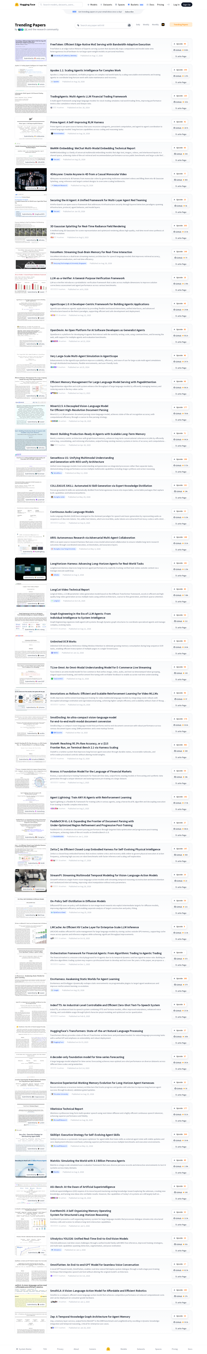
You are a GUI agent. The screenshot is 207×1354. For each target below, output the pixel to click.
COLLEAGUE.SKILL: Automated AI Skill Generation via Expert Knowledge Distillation (101, 485)
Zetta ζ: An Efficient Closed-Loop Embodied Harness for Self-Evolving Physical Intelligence (105, 849)
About (76, 1349)
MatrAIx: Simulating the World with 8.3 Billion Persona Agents (87, 1160)
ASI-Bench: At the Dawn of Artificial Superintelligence (82, 1187)
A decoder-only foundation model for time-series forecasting (87, 1057)
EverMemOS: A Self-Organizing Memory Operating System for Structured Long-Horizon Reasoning (80, 1212)
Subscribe (129, 11)
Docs (152, 4)
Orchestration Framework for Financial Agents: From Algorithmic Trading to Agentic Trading (106, 953)
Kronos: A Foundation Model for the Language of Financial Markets (91, 771)
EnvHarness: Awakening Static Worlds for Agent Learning (85, 979)
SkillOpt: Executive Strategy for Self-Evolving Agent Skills (85, 1134)
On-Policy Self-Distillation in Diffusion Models (78, 901)
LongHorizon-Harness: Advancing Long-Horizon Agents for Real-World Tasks (97, 563)
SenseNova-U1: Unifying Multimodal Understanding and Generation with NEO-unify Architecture (82, 459)
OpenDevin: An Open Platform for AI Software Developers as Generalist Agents (97, 330)
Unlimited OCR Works (63, 641)
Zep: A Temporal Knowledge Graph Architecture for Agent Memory (90, 1316)
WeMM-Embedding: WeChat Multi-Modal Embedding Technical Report (92, 148)
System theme (25, 1349)
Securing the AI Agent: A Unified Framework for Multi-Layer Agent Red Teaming (98, 200)
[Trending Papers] (163, 24)
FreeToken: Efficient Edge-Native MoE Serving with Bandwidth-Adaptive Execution (100, 44)
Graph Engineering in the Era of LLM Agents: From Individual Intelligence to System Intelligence (80, 615)
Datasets (107, 4)
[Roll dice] (129, 25)
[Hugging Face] (108, 1349)
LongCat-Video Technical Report (69, 589)
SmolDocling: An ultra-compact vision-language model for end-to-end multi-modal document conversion (83, 719)
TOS (45, 1349)
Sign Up (186, 4)
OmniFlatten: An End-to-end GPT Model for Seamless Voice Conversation (94, 1264)
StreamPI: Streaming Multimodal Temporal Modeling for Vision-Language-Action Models (104, 875)
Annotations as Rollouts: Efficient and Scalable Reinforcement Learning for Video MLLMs (104, 693)
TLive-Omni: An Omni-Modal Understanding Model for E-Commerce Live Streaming (100, 667)
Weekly (146, 24)
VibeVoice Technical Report (66, 1109)
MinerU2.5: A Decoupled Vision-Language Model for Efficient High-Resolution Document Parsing (79, 408)
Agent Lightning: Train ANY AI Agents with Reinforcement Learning (90, 797)
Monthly (155, 24)
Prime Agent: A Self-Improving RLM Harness (77, 122)
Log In (176, 4)
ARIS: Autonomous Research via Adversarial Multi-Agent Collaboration (92, 537)
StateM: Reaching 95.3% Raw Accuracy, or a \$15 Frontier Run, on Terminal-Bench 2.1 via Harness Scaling (84, 745)
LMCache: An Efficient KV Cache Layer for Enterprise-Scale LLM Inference (94, 927)
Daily (138, 24)
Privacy (60, 1349)
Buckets (137, 4)
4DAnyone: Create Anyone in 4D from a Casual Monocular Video (88, 174)
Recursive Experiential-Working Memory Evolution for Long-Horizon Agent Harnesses (102, 1083)
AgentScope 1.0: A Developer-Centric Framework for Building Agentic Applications (99, 304)
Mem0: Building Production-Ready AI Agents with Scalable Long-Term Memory (98, 434)
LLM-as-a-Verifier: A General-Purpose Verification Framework (87, 278)
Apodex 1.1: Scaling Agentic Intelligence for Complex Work (85, 70)
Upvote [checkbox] (181, 44)
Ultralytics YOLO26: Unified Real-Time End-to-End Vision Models (89, 1238)
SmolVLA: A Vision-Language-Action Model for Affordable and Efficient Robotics (98, 1290)
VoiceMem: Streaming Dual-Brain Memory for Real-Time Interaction (91, 252)
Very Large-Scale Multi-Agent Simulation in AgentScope (84, 356)
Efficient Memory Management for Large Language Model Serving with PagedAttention (103, 382)
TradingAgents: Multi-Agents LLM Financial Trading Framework (88, 96)
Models (93, 4)
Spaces (121, 4)
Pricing (160, 4)
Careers (92, 1349)
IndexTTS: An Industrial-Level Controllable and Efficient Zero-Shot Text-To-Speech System (105, 1005)
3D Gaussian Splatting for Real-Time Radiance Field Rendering (88, 226)
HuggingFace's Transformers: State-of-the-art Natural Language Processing (96, 1031)
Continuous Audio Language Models (72, 512)
